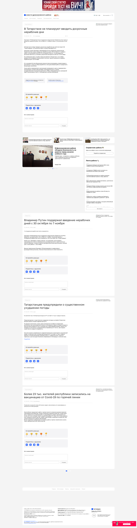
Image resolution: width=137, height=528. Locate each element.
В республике (28, 24)
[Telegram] (34, 108)
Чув (99, 15)
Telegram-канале (30, 80)
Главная (26, 18)
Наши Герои (56, 18)
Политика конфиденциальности (30, 523)
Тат (97, 15)
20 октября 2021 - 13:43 (27, 401)
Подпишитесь (127, 524)
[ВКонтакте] (27, 108)
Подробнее (27, 339)
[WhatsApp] (38, 108)
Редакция (39, 18)
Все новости (99, 208)
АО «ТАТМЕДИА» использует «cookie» (31, 521)
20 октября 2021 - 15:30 (27, 227)
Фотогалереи (32, 18)
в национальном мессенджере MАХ (56, 80)
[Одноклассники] (30, 108)
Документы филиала (75, 489)
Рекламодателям (48, 18)
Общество (27, 215)
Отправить (64, 125)
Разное (83, 489)
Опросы (67, 489)
